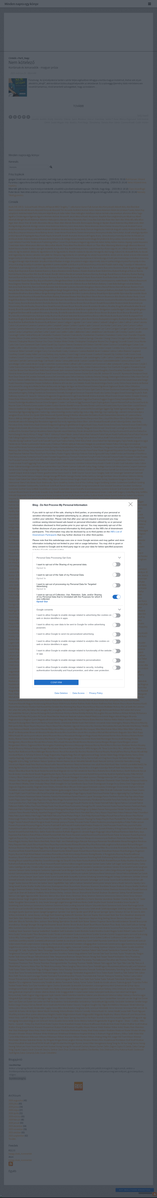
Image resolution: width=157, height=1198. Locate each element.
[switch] (117, 564)
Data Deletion (61, 693)
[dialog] (78, 599)
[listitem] (78, 557)
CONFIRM (56, 682)
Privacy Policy (96, 693)
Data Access (78, 693)
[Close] (131, 505)
